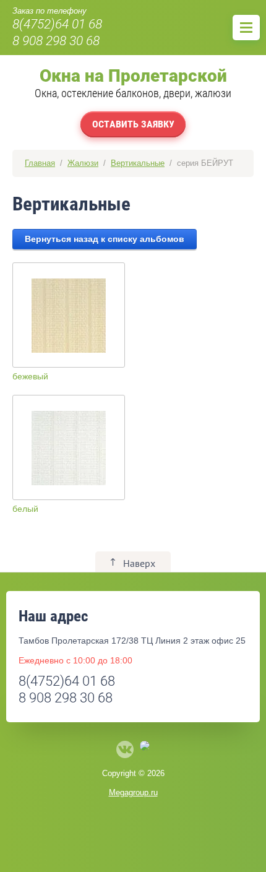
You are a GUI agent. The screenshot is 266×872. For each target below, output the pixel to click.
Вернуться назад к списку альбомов (104, 239)
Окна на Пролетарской (133, 76)
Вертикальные (138, 163)
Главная (40, 163)
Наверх (139, 563)
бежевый (30, 376)
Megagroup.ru (133, 792)
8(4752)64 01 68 (57, 24)
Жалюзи (82, 163)
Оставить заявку (133, 124)
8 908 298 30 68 (56, 40)
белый (25, 509)
